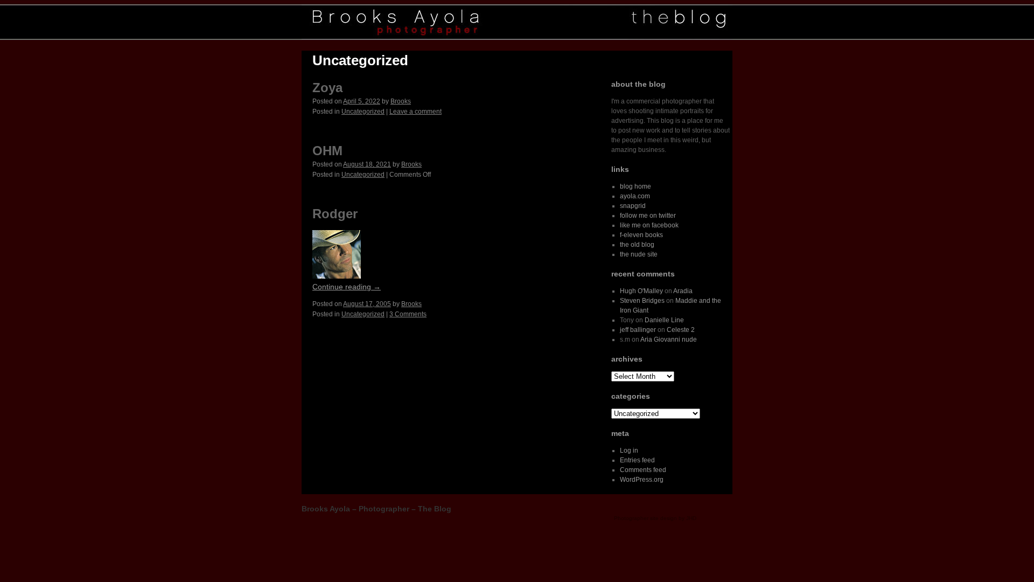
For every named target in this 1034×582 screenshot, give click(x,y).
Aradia (683, 291)
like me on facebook (649, 225)
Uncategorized (363, 111)
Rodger (335, 213)
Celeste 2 (681, 330)
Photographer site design (645, 518)
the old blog (637, 244)
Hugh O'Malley (641, 291)
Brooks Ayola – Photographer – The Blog (376, 508)
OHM (327, 150)
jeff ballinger (638, 330)
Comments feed (643, 470)
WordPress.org (641, 479)
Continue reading (346, 286)
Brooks (400, 101)
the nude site (639, 254)
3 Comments (408, 314)
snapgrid (633, 206)
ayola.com (635, 196)
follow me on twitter (648, 215)
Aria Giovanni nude (668, 339)
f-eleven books (641, 235)
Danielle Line (664, 320)
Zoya (327, 87)
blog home (635, 186)
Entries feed (637, 460)
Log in (629, 450)
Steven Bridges (642, 300)
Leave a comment (415, 111)
